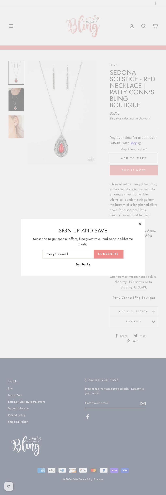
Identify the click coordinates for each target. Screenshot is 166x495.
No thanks (83, 264)
